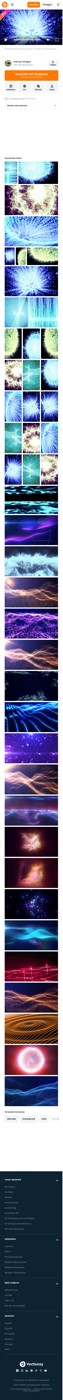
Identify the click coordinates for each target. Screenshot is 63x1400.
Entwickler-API (12, 1348)
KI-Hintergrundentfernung (18, 1359)
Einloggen (47, 4)
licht (43, 1254)
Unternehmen (11, 1338)
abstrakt (11, 1254)
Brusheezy (10, 1322)
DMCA (8, 1387)
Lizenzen (9, 1381)
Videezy (8, 1332)
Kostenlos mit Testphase (31, 75)
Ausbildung (10, 1343)
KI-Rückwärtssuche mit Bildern (20, 1353)
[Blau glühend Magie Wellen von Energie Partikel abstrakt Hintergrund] (31, 1071)
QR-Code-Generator (14, 1364)
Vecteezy (9, 1327)
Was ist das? (31, 98)
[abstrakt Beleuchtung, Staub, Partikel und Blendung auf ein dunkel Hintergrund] (11, 171)
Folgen (53, 65)
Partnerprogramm (14, 1392)
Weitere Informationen (17, 104)
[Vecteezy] (5, 5)
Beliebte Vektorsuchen (16, 1397)
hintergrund (28, 1254)
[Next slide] (51, 1254)
